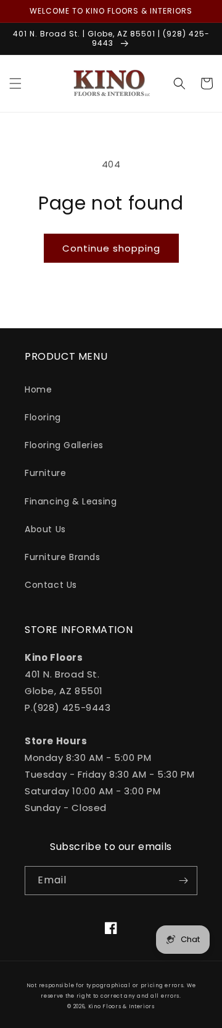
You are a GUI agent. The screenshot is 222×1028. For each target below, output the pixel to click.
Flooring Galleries (64, 445)
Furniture (45, 473)
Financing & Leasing (71, 501)
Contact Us (51, 585)
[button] (15, 83)
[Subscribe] (183, 880)
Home (38, 389)
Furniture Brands (63, 557)
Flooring (43, 417)
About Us (45, 529)
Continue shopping (111, 248)
